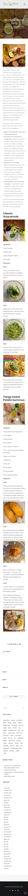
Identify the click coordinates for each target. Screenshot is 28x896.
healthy (5, 733)
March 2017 (6, 825)
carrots (5, 728)
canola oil (21, 725)
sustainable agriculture (16, 748)
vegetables (11, 751)
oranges (5, 740)
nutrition (10, 738)
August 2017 (7, 815)
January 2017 (7, 829)
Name (5, 672)
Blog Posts (17, 26)
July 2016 (6, 842)
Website (5, 687)
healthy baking (11, 733)
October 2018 (7, 795)
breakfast (20, 723)
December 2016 (7, 832)
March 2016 (6, 851)
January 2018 (7, 807)
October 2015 (7, 864)
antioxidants (19, 720)
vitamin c (18, 751)
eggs (19, 728)
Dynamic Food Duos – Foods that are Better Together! (14, 773)
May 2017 (6, 820)
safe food (12, 746)
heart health (6, 735)
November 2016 (7, 834)
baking (4, 723)
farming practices (12, 730)
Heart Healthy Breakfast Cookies (11, 768)
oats (15, 738)
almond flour (6, 720)
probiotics (10, 743)
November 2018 (7, 793)
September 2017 (7, 812)
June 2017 (6, 817)
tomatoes (5, 751)
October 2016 (7, 837)
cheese (9, 728)
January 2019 (7, 788)
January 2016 (7, 856)
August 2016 (7, 839)
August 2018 (7, 800)
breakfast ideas (6, 725)
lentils (11, 735)
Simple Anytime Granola (9, 776)
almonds (13, 720)
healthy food (19, 733)
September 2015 (7, 866)
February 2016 (7, 854)
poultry (5, 743)
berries (14, 723)
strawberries (6, 748)
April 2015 (6, 868)
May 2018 (6, 803)
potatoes (18, 740)
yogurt (4, 753)
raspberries (5, 746)
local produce (18, 735)
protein (16, 743)
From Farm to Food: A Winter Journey (12, 766)
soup (21, 746)
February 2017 (7, 827)
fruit (23, 730)
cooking (15, 728)
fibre (19, 730)
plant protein (12, 740)
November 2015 (7, 861)
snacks (17, 746)
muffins (4, 738)
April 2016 (6, 849)
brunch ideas (14, 725)
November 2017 (7, 810)
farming (5, 730)
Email (5, 680)
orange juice (20, 738)
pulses (21, 743)
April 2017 (6, 822)
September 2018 (7, 798)
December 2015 (7, 859)
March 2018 (6, 805)
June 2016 (6, 844)
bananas (9, 723)
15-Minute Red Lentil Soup (10, 770)
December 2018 (7, 790)
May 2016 (6, 846)
